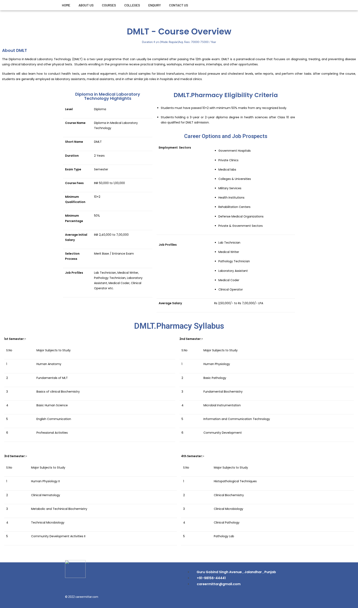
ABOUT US (86, 5)
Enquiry (154, 5)
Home (66, 5)
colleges (132, 5)
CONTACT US (178, 5)
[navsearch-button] (293, 5)
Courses (109, 5)
